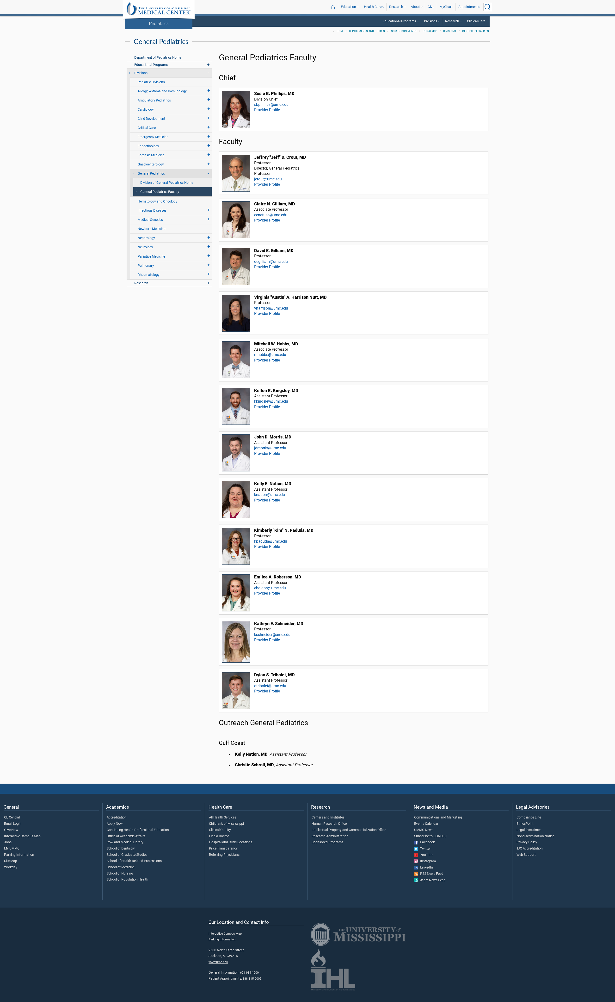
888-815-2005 (252, 978)
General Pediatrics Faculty (159, 192)
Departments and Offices (367, 31)
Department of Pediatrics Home (157, 58)
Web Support (526, 855)
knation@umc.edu (269, 494)
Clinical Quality (220, 830)
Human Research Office (329, 824)
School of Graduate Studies (127, 855)
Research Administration (330, 836)
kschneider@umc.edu (272, 634)
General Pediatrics (475, 31)
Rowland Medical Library (125, 842)
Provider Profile (267, 110)
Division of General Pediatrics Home (166, 183)
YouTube (425, 855)
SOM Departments (404, 31)
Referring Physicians (224, 855)
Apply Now (115, 824)
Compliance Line (529, 817)
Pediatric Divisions (151, 82)
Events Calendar (426, 824)
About (415, 7)
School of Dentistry (121, 848)
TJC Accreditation (530, 848)
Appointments (469, 7)
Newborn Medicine (151, 229)
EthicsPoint (525, 824)
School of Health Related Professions (134, 861)
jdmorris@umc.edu (270, 448)
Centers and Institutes (328, 817)
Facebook (426, 842)
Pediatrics (159, 23)
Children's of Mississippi (226, 824)
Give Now (11, 830)
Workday (10, 867)
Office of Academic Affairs (126, 836)
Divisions (430, 21)
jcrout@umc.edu (268, 179)
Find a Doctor (219, 836)
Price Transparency (223, 848)
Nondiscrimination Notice (535, 836)
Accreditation (117, 817)
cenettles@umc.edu (270, 215)
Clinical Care (476, 21)
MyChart (446, 7)
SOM (340, 31)
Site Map (10, 861)
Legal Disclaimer (529, 830)
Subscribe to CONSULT (431, 836)
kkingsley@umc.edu (271, 401)
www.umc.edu (218, 962)
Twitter (424, 849)
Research (396, 7)
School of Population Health (127, 880)
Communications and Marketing (438, 817)
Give (431, 7)
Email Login (12, 824)
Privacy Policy (527, 842)
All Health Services (222, 817)
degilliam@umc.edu (271, 261)
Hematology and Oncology (157, 201)
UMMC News (423, 830)
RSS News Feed (430, 874)
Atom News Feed (431, 880)
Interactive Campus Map (22, 836)
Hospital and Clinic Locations (230, 842)
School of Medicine (121, 867)
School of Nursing (120, 873)
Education (348, 7)
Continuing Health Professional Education (138, 830)
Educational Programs (399, 21)
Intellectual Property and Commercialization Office (349, 830)
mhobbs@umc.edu (270, 354)
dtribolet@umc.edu (270, 686)
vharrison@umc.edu (271, 308)
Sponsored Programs (327, 842)
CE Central (12, 817)
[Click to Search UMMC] (487, 7)
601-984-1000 (249, 972)
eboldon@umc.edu (270, 588)
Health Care (372, 7)
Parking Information (19, 855)
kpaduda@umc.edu (270, 541)
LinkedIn (425, 867)
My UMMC (11, 848)
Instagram (427, 861)
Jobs (8, 842)
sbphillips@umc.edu (271, 104)
